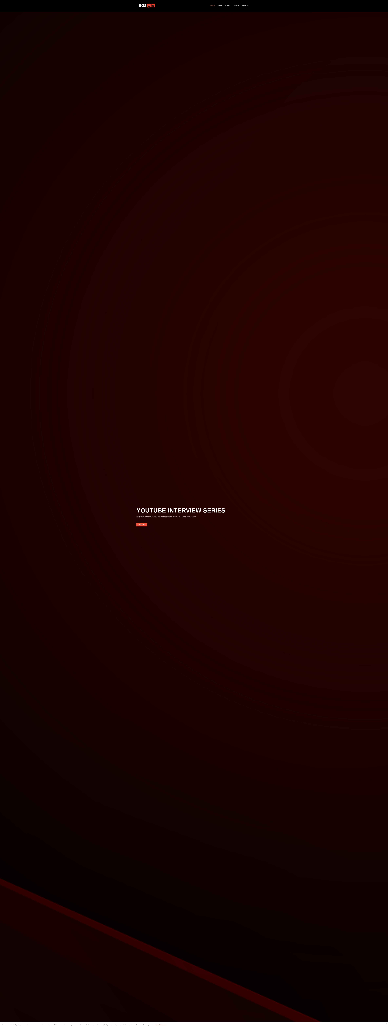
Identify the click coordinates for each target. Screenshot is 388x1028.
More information (161, 1025)
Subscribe (142, 525)
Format (236, 6)
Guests (227, 6)
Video (220, 6)
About (212, 6)
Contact (245, 6)
